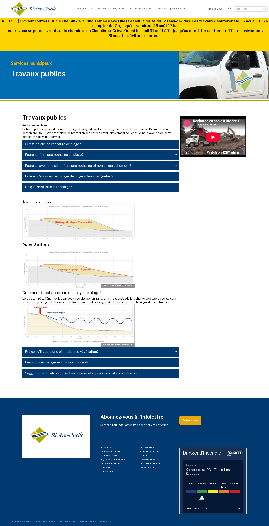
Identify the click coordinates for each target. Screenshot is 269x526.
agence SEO (29, 521)
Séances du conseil (109, 455)
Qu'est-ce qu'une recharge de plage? (53, 144)
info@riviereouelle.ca (150, 463)
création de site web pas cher (83, 521)
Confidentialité (147, 467)
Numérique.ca (17, 521)
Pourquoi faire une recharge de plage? (54, 155)
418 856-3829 (215, 8)
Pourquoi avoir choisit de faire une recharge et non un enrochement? (78, 166)
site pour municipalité (60, 521)
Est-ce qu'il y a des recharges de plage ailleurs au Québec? (69, 176)
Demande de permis (110, 463)
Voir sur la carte (196, 508)
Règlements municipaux (112, 459)
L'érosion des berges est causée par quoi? (56, 362)
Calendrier (105, 467)
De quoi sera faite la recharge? (48, 187)
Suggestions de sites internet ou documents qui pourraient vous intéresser (82, 373)
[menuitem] (214, 9)
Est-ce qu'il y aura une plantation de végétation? (61, 352)
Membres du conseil (110, 451)
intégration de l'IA (42, 521)
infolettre (101, 521)
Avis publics (106, 447)
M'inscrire (190, 420)
